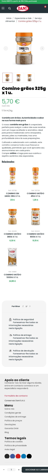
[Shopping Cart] (44, 8)
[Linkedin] (23, 456)
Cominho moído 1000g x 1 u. (12, 276)
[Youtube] (18, 456)
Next (42, 48)
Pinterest (30, 306)
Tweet (26, 306)
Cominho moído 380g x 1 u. (12, 235)
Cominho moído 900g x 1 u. (35, 235)
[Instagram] (7, 456)
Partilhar (23, 306)
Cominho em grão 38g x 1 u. (12, 194)
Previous (6, 48)
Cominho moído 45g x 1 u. (35, 194)
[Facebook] (12, 456)
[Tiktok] (29, 456)
